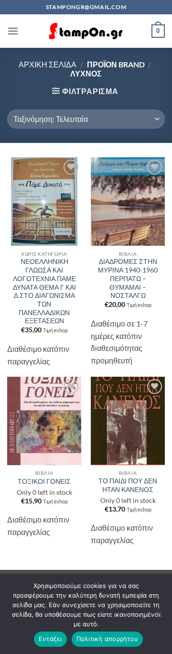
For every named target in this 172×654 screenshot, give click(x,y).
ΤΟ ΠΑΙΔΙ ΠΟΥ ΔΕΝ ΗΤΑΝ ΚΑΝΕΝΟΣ (127, 485)
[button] (13, 31)
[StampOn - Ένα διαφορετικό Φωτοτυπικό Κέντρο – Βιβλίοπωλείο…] (86, 31)
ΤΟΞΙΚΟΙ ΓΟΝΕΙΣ (44, 481)
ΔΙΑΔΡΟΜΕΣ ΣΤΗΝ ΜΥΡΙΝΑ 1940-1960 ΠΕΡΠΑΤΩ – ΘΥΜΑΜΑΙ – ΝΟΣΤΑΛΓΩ (128, 278)
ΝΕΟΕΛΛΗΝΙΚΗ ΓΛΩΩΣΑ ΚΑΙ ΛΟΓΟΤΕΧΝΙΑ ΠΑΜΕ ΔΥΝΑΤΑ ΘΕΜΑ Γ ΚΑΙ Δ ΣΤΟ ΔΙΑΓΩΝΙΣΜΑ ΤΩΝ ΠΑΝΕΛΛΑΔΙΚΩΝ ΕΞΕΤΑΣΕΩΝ (44, 291)
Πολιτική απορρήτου (107, 639)
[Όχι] (159, 616)
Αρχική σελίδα (47, 64)
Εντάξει (50, 639)
